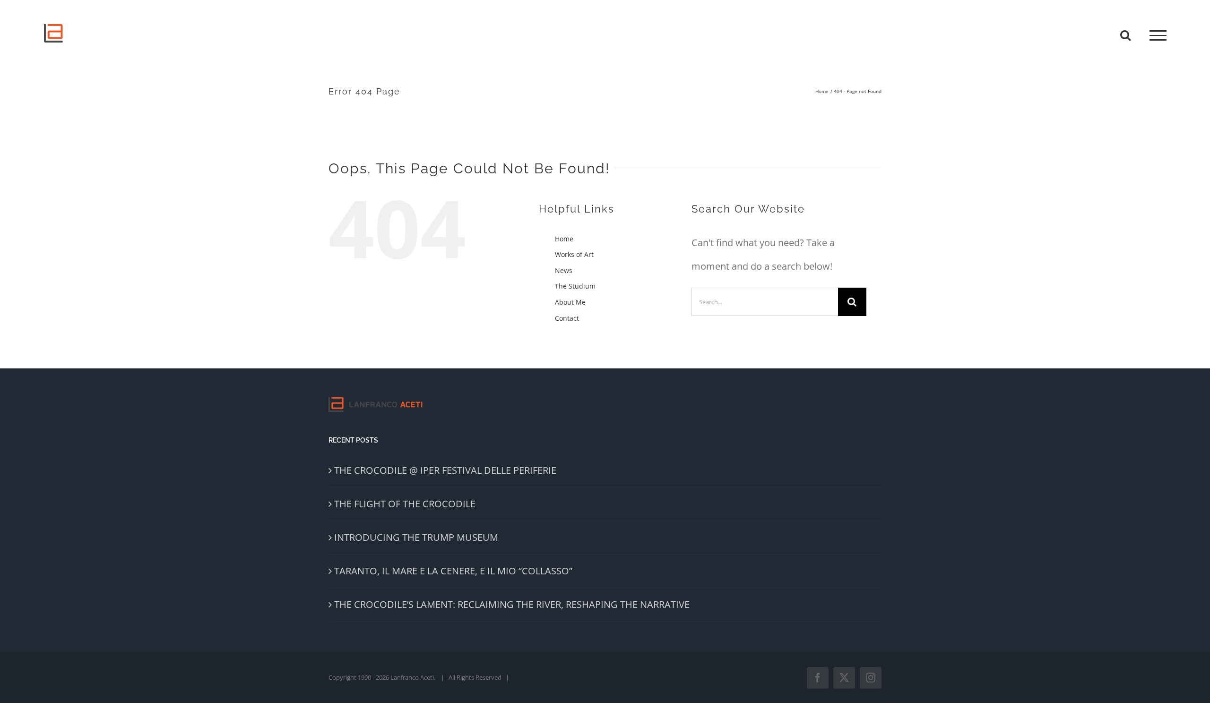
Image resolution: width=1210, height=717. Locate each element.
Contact (567, 318)
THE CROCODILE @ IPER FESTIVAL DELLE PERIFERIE (445, 470)
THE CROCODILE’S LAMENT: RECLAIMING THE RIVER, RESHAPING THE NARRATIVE (512, 604)
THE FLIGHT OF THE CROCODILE (404, 503)
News (563, 270)
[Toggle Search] (1125, 35)
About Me (570, 302)
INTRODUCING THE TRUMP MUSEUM (416, 537)
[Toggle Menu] (1158, 35)
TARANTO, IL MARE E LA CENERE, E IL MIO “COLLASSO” (453, 570)
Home (564, 238)
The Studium (575, 286)
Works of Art (574, 254)
